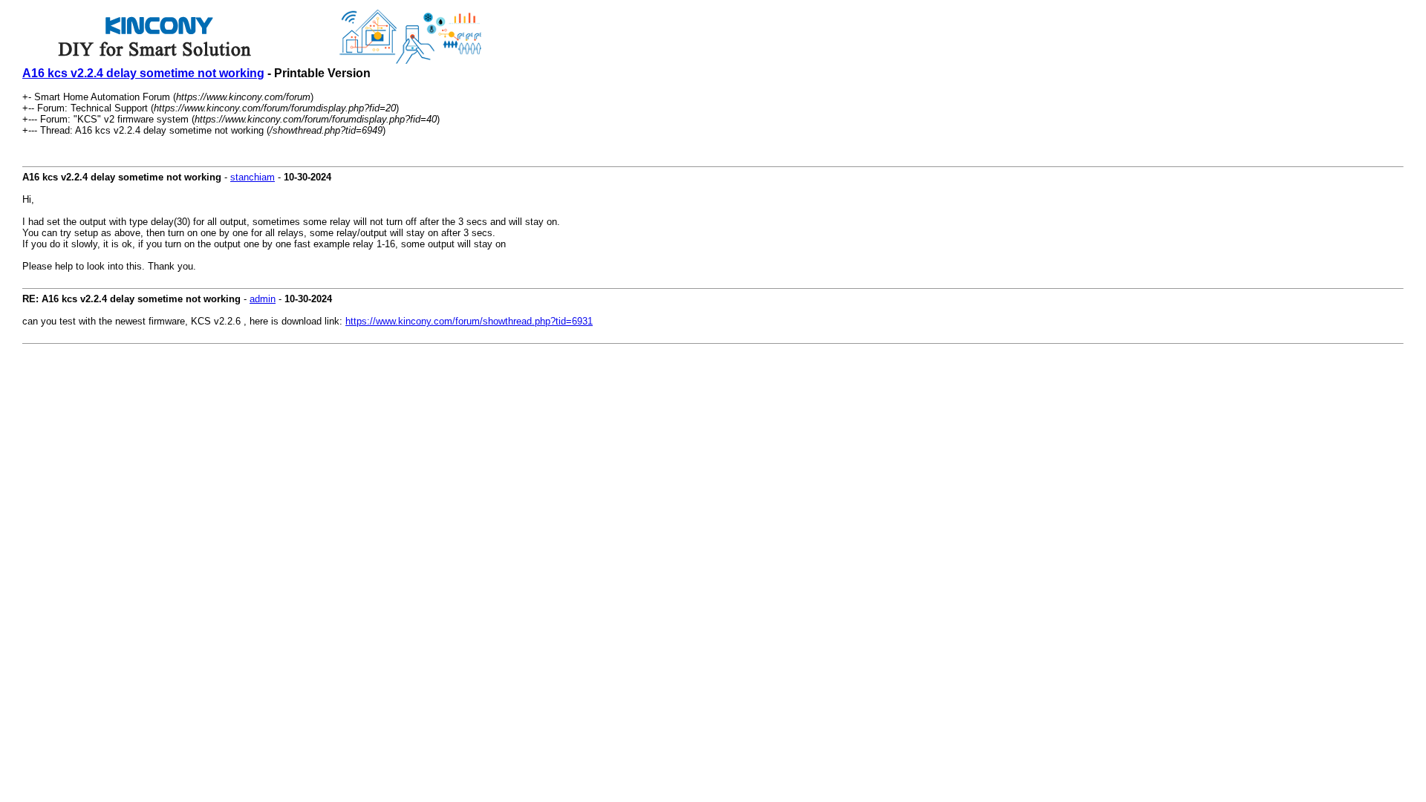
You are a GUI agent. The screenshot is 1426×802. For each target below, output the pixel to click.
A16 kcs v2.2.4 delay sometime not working (143, 73)
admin (263, 298)
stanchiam (252, 177)
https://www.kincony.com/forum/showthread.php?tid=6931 (469, 321)
